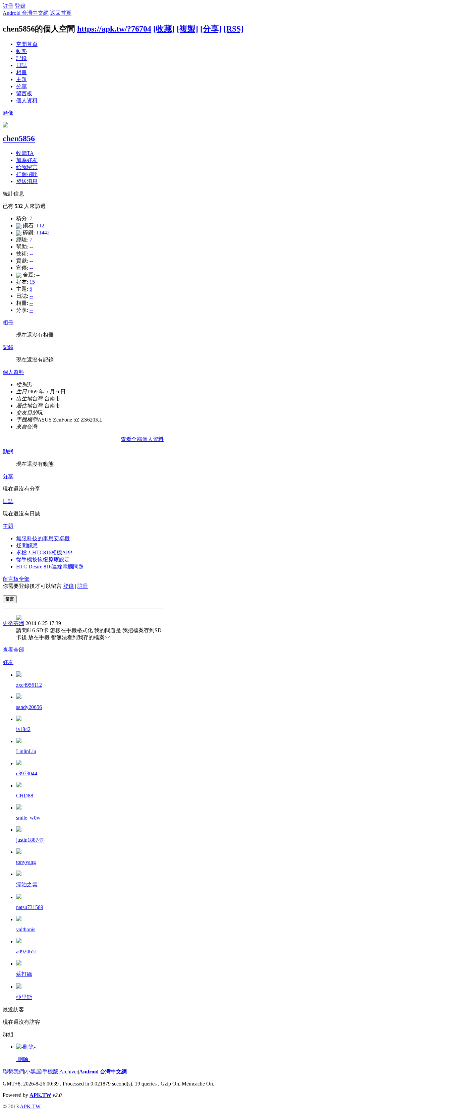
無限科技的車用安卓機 (43, 538)
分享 (21, 86)
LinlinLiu (26, 751)
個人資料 (27, 100)
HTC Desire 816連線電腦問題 (50, 566)
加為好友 (27, 160)
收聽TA (25, 153)
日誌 (21, 65)
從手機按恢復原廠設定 (43, 559)
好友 (8, 662)
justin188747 (30, 840)
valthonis (25, 929)
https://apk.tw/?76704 (114, 28)
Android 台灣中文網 (26, 13)
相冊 (21, 72)
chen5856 (19, 138)
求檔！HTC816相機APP (44, 552)
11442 (43, 232)
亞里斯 (24, 997)
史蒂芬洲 (13, 623)
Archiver (68, 1071)
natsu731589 (29, 907)
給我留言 (27, 167)
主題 (21, 79)
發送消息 (27, 181)
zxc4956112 (29, 685)
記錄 (21, 58)
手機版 (50, 1071)
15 (32, 282)
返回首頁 (60, 13)
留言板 (24, 93)
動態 (21, 51)
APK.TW (40, 1095)
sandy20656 (29, 707)
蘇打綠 (24, 974)
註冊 (8, 6)
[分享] (211, 28)
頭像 (8, 113)
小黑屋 (33, 1071)
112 (40, 225)
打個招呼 (27, 174)
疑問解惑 (27, 545)
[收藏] (164, 28)
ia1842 (23, 729)
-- (31, 246)
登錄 (20, 6)
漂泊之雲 (27, 884)
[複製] (187, 28)
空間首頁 (27, 44)
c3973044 (26, 773)
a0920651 (26, 951)
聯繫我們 (13, 1071)
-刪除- (23, 1059)
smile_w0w (28, 818)
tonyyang (26, 862)
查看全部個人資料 (142, 439)
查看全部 (13, 650)
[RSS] (233, 28)
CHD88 (24, 795)
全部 (24, 579)
